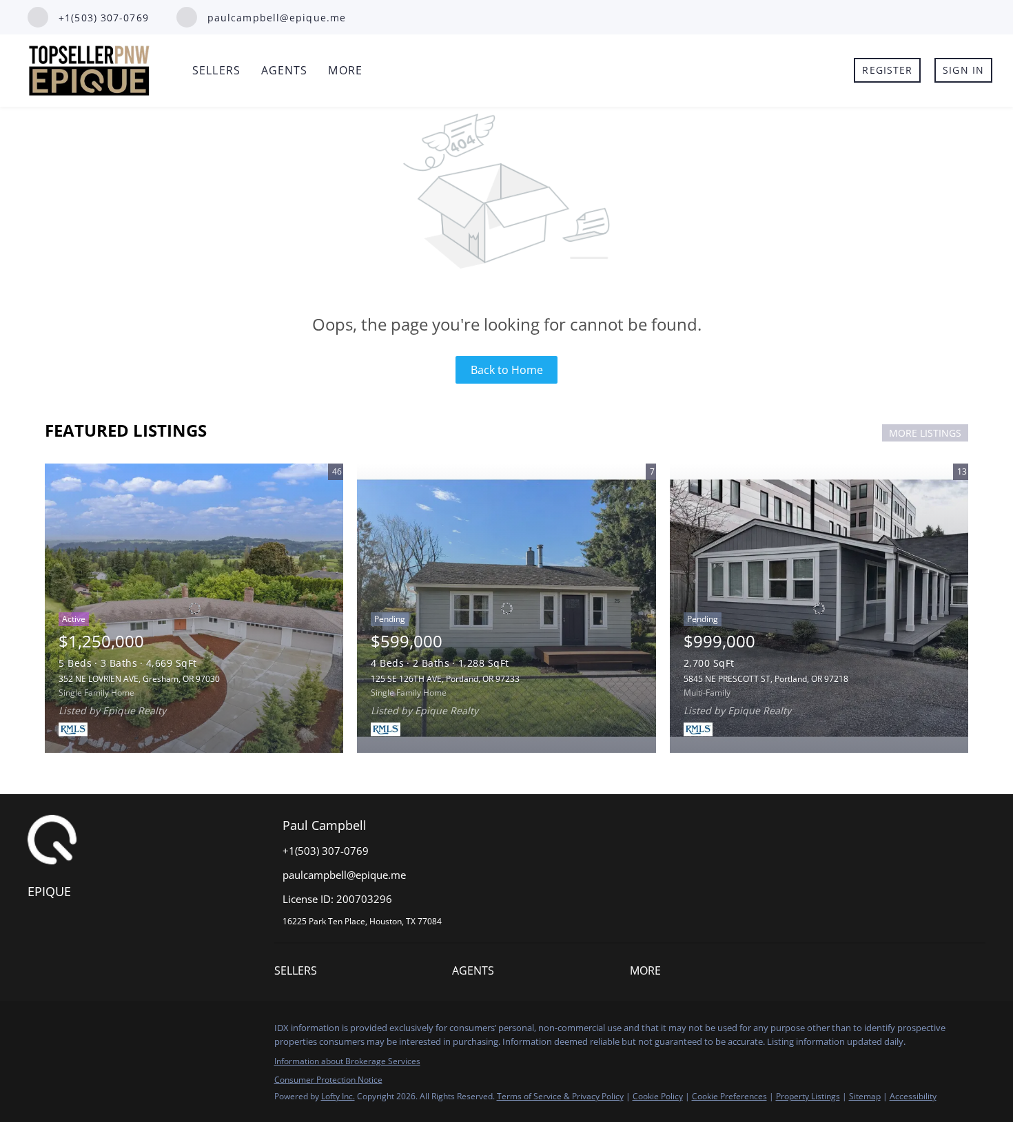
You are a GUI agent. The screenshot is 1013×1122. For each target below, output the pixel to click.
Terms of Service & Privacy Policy (560, 1096)
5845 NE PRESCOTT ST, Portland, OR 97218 (766, 679)
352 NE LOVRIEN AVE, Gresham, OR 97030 (139, 679)
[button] (299, 973)
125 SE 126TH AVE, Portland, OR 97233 (445, 679)
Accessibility (913, 1096)
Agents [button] (284, 70)
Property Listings (808, 1096)
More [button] (345, 70)
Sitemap (865, 1096)
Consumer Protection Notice (328, 1079)
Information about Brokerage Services (347, 1061)
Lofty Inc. (338, 1096)
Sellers (216, 70)
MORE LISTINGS (925, 432)
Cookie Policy (658, 1096)
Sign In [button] (963, 69)
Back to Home (507, 369)
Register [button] (887, 69)
